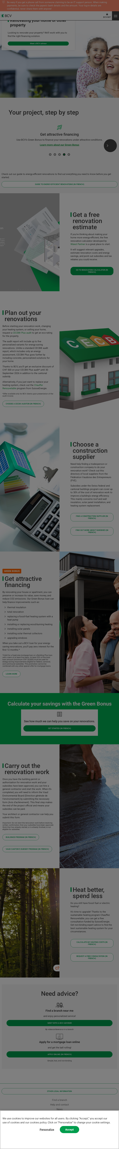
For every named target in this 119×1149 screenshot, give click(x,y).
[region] (59, 1129)
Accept (69, 1129)
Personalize (47, 1129)
